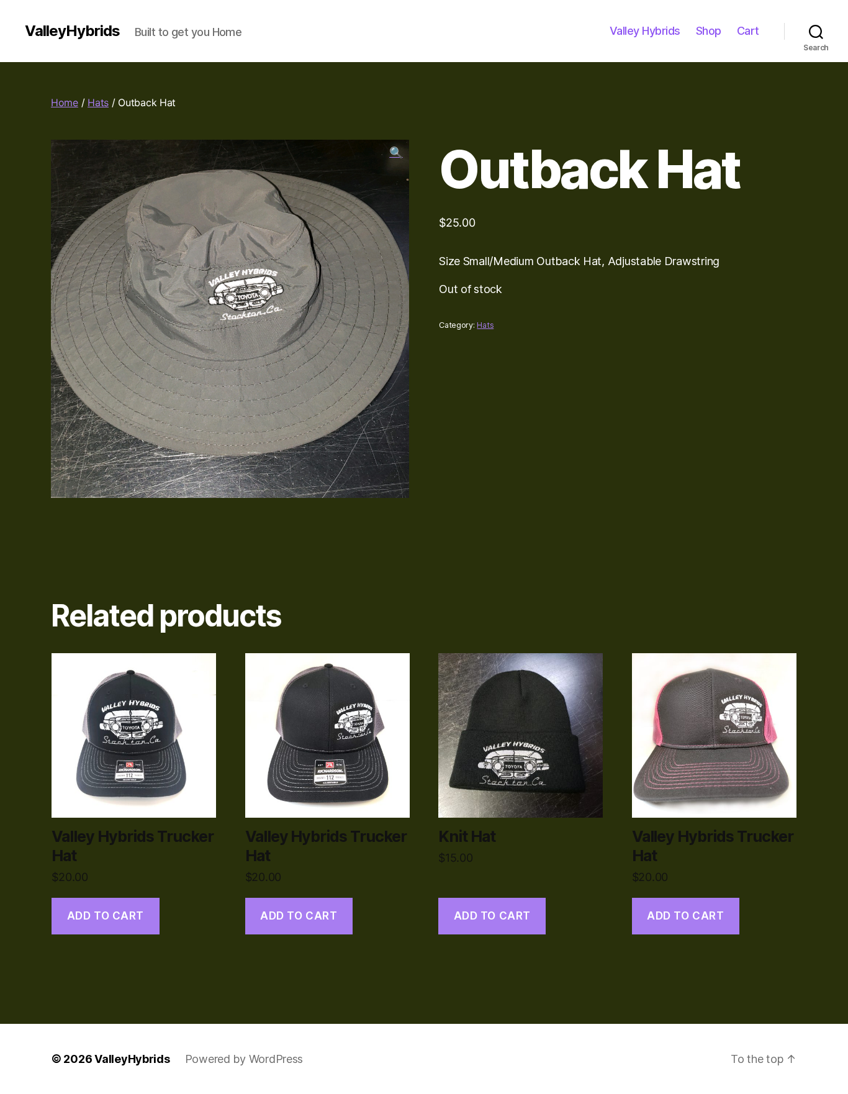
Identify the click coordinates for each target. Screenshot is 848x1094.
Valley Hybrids (645, 30)
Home (64, 102)
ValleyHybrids (72, 31)
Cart (748, 30)
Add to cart (105, 916)
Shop (708, 30)
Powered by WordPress (244, 1058)
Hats (98, 102)
